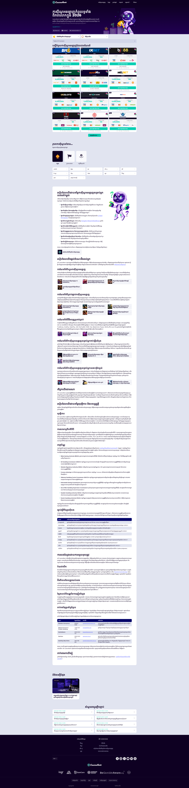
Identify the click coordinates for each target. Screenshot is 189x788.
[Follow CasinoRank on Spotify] (131, 758)
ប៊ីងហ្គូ (81, 743)
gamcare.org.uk (87, 636)
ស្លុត (81, 751)
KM (54, 758)
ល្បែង (109, 2)
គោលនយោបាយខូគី (94, 785)
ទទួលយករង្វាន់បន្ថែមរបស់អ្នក (66, 63)
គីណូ (81, 746)
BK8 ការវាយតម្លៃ (66, 66)
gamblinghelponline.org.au (89, 640)
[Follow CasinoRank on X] (124, 758)
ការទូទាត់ (121, 2)
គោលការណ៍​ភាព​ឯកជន (103, 751)
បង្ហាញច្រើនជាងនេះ (93, 135)
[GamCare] (79, 772)
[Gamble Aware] (112, 772)
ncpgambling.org (87, 627)
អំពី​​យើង (103, 743)
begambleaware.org (88, 632)
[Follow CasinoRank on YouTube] (127, 758)
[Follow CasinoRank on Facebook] (117, 758)
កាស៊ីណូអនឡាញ (101, 2)
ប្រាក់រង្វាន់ (115, 2)
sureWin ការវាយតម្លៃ (94, 88)
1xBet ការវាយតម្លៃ (94, 66)
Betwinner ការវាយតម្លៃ (66, 88)
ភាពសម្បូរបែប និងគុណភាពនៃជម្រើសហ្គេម (90, 221)
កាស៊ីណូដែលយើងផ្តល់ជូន (120, 264)
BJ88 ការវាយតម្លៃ (122, 66)
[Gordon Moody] (92, 772)
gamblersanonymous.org (89, 623)
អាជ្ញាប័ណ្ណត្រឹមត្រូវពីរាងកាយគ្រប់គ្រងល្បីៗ (109, 448)
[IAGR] (61, 772)
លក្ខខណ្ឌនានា (71, 785)
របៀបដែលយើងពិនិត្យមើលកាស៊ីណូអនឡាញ (103, 748)
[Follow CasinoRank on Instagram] (120, 758)
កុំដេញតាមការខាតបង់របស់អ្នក (120, 572)
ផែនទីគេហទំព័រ (118, 785)
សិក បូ (81, 748)
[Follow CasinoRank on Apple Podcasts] (135, 758)
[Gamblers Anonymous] (69, 772)
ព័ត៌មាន (135, 2)
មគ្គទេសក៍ (127, 2)
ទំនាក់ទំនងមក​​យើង (103, 746)
